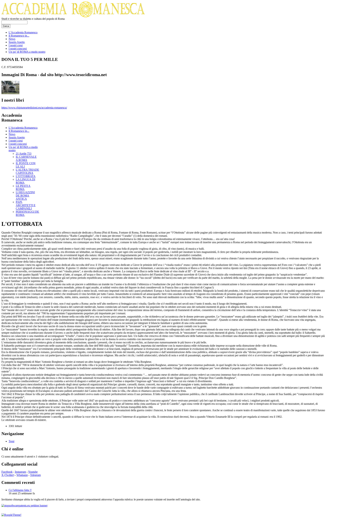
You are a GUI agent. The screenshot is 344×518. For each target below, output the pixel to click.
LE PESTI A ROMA (23, 187)
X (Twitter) (7, 475)
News (12, 38)
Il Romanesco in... (19, 35)
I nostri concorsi (18, 48)
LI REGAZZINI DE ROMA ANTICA (25, 195)
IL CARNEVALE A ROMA (26, 158)
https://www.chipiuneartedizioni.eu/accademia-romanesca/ (34, 107)
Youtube (33, 471)
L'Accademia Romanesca (23, 32)
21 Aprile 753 (23, 153)
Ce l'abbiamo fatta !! (20, 490)
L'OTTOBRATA (25, 176)
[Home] (73, 16)
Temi (11, 441)
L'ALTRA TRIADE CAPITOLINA (27, 171)
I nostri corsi (16, 45)
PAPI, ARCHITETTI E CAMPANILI (25, 205)
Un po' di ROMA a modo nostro (27, 51)
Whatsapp (22, 475)
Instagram (20, 471)
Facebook (7, 471)
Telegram (35, 475)
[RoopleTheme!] (11, 514)
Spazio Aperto (17, 42)
